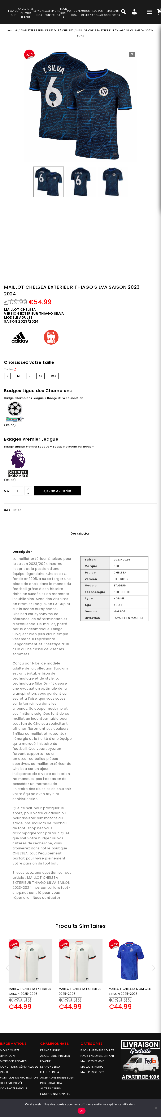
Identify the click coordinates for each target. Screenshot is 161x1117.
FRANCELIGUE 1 (13, 13)
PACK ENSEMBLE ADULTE (97, 1050)
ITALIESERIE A (63, 13)
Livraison (7, 1056)
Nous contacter (47, 897)
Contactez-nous (13, 1088)
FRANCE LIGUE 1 (50, 1050)
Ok (81, 1110)
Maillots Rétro (92, 1067)
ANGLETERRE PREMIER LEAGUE (26, 13)
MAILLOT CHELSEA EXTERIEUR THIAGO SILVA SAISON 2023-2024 (41, 882)
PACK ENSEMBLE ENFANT (97, 1056)
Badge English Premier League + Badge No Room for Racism (49, 447)
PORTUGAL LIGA (51, 1083)
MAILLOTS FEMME (92, 1061)
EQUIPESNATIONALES (97, 13)
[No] (156, 1108)
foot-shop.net (30, 828)
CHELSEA (68, 30)
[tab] (80, 533)
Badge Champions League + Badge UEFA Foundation (43, 398)
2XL (53, 376)
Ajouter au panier (57, 491)
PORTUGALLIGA (73, 13)
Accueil (12, 30)
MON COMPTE (10, 1050)
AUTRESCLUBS (85, 13)
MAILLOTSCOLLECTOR (112, 13)
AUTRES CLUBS (50, 1088)
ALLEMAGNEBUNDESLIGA (52, 13)
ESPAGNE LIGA (50, 1067)
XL (40, 376)
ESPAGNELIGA (39, 13)
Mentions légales (13, 1061)
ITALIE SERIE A (49, 1072)
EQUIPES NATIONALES (55, 1094)
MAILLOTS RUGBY (92, 1072)
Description (80, 533)
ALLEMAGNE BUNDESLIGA (57, 1078)
